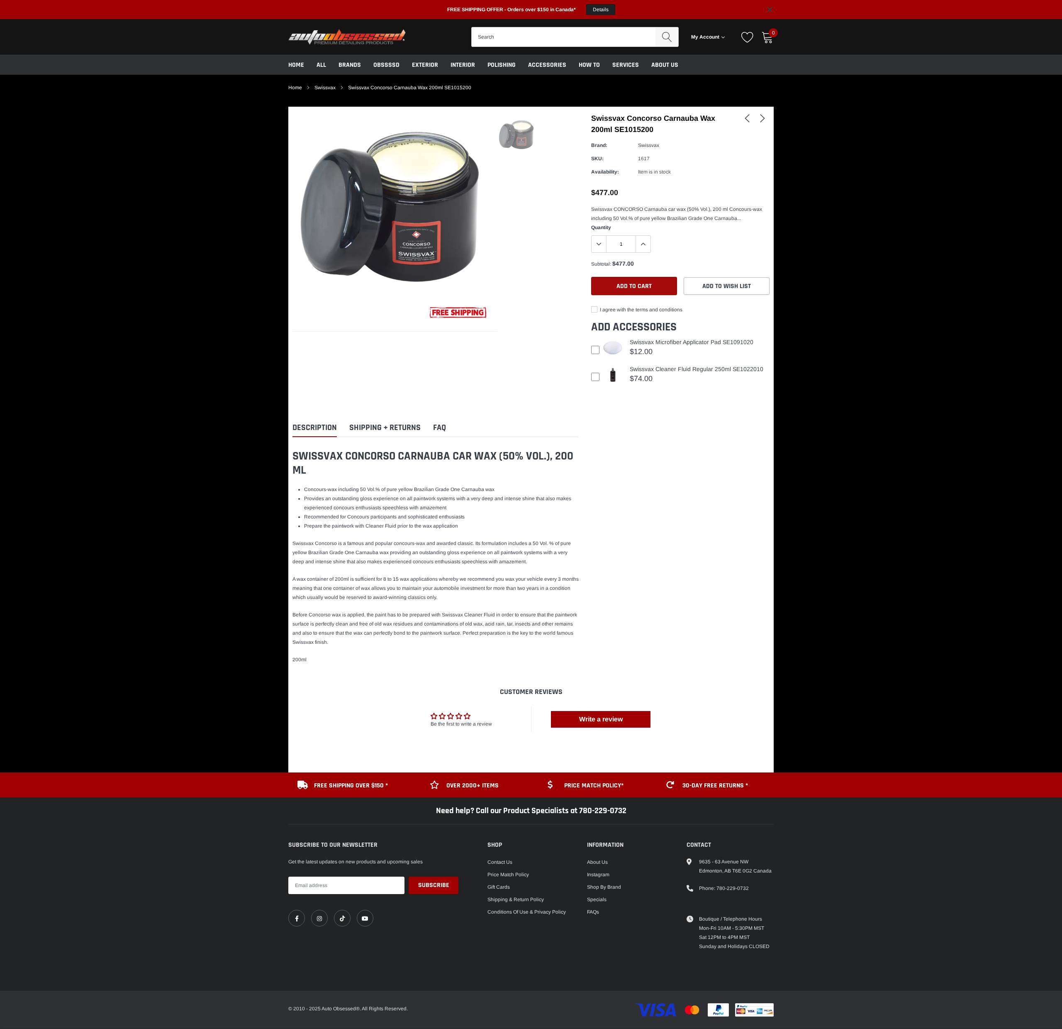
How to (589, 65)
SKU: (597, 158)
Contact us (499, 862)
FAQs (593, 912)
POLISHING (501, 65)
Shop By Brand (604, 887)
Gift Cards (498, 887)
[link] (747, 118)
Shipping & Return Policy (515, 899)
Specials (597, 899)
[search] (666, 36)
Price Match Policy (508, 874)
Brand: (599, 145)
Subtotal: (601, 264)
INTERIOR (463, 65)
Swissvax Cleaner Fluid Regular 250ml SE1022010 (696, 369)
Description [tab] (314, 428)
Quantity (601, 227)
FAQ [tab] (439, 428)
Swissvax (325, 87)
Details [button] (601, 9)
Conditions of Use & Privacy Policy (526, 912)
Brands (350, 65)
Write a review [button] (601, 719)
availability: (605, 172)
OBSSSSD (386, 65)
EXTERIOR (425, 65)
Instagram (598, 874)
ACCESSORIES (547, 65)
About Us (664, 65)
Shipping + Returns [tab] (385, 428)
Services (625, 65)
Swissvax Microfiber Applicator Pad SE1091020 (691, 342)
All (321, 65)
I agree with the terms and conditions (640, 310)
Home (296, 65)
